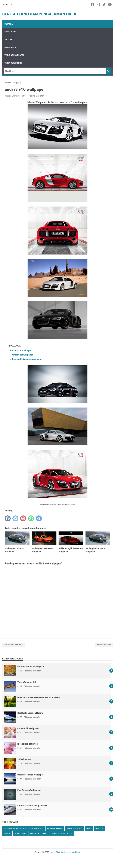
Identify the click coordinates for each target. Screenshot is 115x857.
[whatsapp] (31, 518)
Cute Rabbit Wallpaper (28, 728)
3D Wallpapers (24, 759)
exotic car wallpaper (21, 350)
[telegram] (39, 518)
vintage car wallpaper (22, 355)
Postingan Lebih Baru (13, 645)
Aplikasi (8, 40)
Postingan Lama (104, 645)
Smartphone (10, 32)
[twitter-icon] (104, 4)
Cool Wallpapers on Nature (30, 713)
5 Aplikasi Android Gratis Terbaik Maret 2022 (23, 828)
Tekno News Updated (14, 55)
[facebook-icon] (92, 4)
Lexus (88, 828)
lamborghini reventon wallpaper (27, 359)
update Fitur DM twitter (61, 833)
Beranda (8, 24)
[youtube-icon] (110, 4)
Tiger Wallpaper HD (26, 682)
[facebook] (8, 518)
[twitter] (15, 518)
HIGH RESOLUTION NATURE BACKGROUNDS (38, 697)
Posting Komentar (36, 96)
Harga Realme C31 (74, 828)
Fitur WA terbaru (54, 828)
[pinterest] (23, 518)
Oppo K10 (99, 828)
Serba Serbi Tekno (13, 63)
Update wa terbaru (38, 833)
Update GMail (20, 833)
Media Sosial (10, 47)
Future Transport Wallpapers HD (32, 805)
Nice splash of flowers (27, 744)
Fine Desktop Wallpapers (29, 790)
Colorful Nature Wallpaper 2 (30, 666)
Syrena (7, 833)
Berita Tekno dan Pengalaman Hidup (40, 14)
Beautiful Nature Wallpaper (30, 775)
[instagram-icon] (98, 4)
